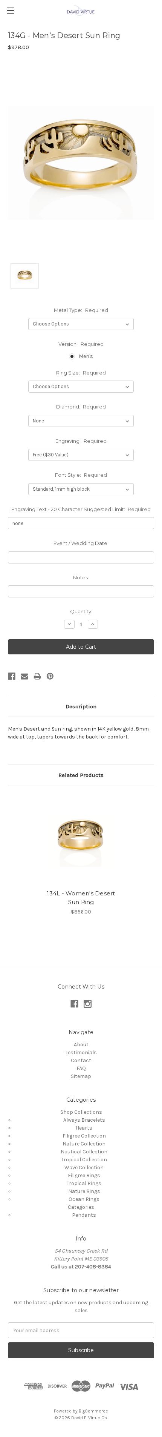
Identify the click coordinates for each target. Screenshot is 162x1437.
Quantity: (81, 611)
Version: (81, 344)
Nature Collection (84, 1144)
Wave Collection (84, 1167)
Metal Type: (81, 310)
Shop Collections (81, 1112)
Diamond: (81, 407)
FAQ (81, 1068)
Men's (86, 356)
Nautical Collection (84, 1151)
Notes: (81, 577)
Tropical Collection (84, 1159)
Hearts (84, 1128)
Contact (81, 1060)
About (81, 1044)
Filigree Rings (84, 1175)
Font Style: (81, 475)
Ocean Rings (84, 1199)
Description (81, 706)
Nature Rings (84, 1191)
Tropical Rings (84, 1183)
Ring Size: (81, 373)
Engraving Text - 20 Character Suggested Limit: (81, 509)
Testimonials (81, 1052)
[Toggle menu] (10, 10)
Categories (81, 1207)
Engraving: (81, 441)
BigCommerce (93, 1411)
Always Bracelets (84, 1120)
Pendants (84, 1215)
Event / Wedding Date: (81, 543)
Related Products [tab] (81, 775)
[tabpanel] (81, 855)
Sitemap (81, 1076)
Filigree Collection (84, 1136)
